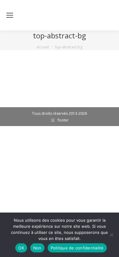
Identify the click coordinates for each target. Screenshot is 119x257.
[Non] (111, 235)
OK (21, 247)
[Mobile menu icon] (9, 15)
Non (37, 247)
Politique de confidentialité (77, 247)
